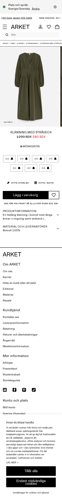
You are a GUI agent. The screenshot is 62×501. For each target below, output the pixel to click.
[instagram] (5, 390)
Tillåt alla (31, 471)
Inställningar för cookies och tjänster (31, 492)
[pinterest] (24, 390)
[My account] (41, 27)
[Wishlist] (49, 27)
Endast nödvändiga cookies (31, 482)
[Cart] (57, 27)
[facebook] (14, 390)
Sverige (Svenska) (14, 413)
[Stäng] (55, 7)
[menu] (5, 27)
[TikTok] (34, 390)
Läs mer (12, 462)
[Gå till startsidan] (20, 27)
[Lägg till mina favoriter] (54, 195)
